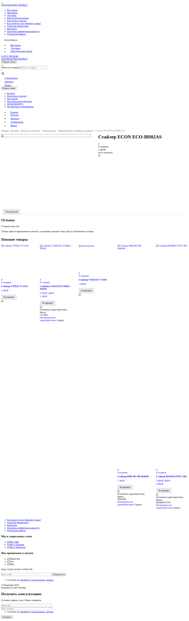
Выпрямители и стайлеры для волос (76, 130)
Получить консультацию (19, 101)
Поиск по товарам (10, 67)
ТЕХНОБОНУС (15, 104)
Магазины (12, 13)
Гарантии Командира (17, 26)
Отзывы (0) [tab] (11, 211)
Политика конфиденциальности (23, 31)
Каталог (11, 93)
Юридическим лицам (18, 18)
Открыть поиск (9, 62)
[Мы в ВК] (13, 542)
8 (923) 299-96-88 (9, 56)
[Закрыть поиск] (2, 65)
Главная (13, 112)
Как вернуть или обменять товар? (24, 23)
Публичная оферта (16, 34)
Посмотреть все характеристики (48, 319)
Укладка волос (49, 130)
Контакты (12, 29)
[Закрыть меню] (2, 3)
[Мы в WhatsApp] (16, 547)
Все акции (12, 10)
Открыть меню (8, 88)
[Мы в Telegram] (15, 544)
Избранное (11, 78)
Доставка (11, 15)
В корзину (9, 297)
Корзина (8, 81)
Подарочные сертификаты (20, 106)
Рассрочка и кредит (17, 21)
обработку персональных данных (37, 580)
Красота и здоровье (30, 130)
